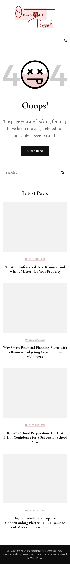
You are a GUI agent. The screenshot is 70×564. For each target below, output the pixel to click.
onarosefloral (34, 551)
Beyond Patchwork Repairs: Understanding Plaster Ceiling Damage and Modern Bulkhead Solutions (35, 523)
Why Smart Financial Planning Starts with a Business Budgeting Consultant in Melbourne (35, 352)
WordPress (36, 558)
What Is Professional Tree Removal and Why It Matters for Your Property (35, 269)
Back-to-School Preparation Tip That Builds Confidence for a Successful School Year (35, 437)
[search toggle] (65, 40)
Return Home (35, 151)
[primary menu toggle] (5, 41)
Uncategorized (35, 258)
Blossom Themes (47, 554)
